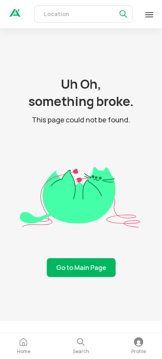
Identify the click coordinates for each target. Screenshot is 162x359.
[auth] (15, 14)
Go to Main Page (81, 267)
